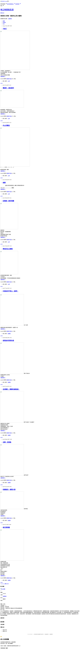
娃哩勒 (9, 333)
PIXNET (31, 634)
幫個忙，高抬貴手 (8, 88)
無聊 (4, 182)
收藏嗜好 (10, 18)
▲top (1, 83)
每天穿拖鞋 (6, 527)
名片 (4, 23)
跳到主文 (2, 12)
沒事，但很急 (7, 442)
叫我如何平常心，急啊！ (10, 291)
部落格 (4, 22)
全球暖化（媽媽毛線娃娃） (11, 389)
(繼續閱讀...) (3, 76)
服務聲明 (51, 634)
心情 (9, 81)
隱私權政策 (46, 634)
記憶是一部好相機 (8, 201)
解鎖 (13, 187)
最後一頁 (6, 583)
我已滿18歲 (3, 648)
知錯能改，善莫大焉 (9, 489)
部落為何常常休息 (8, 340)
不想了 (5, 29)
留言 (11, 78)
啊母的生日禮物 (8, 249)
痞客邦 (8, 78)
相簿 (4, 21)
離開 (6, 648)
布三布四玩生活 (7, 10)
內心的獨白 (6, 125)
